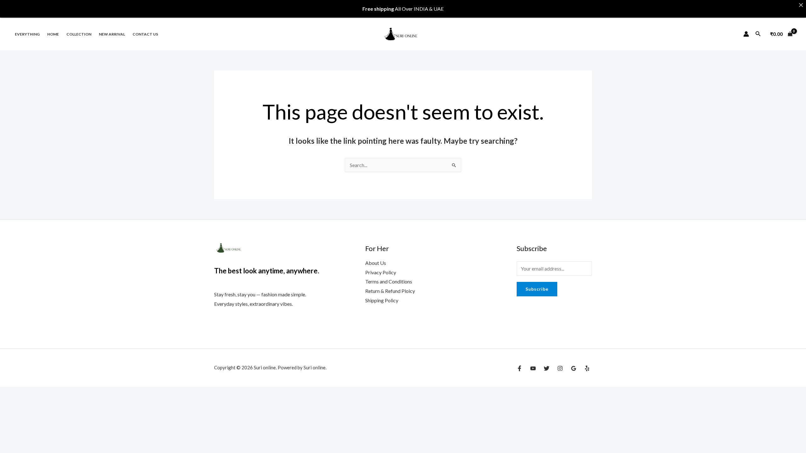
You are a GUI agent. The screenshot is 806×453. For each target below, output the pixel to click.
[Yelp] (587, 368)
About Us (375, 263)
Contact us (145, 34)
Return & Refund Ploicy (390, 291)
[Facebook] (519, 368)
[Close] (801, 5)
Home (53, 34)
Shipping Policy (381, 300)
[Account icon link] (746, 34)
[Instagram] (560, 368)
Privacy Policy (380, 272)
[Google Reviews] (573, 368)
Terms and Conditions (388, 281)
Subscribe (536, 289)
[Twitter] (546, 368)
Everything (27, 34)
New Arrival (112, 34)
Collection (78, 34)
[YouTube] (533, 368)
